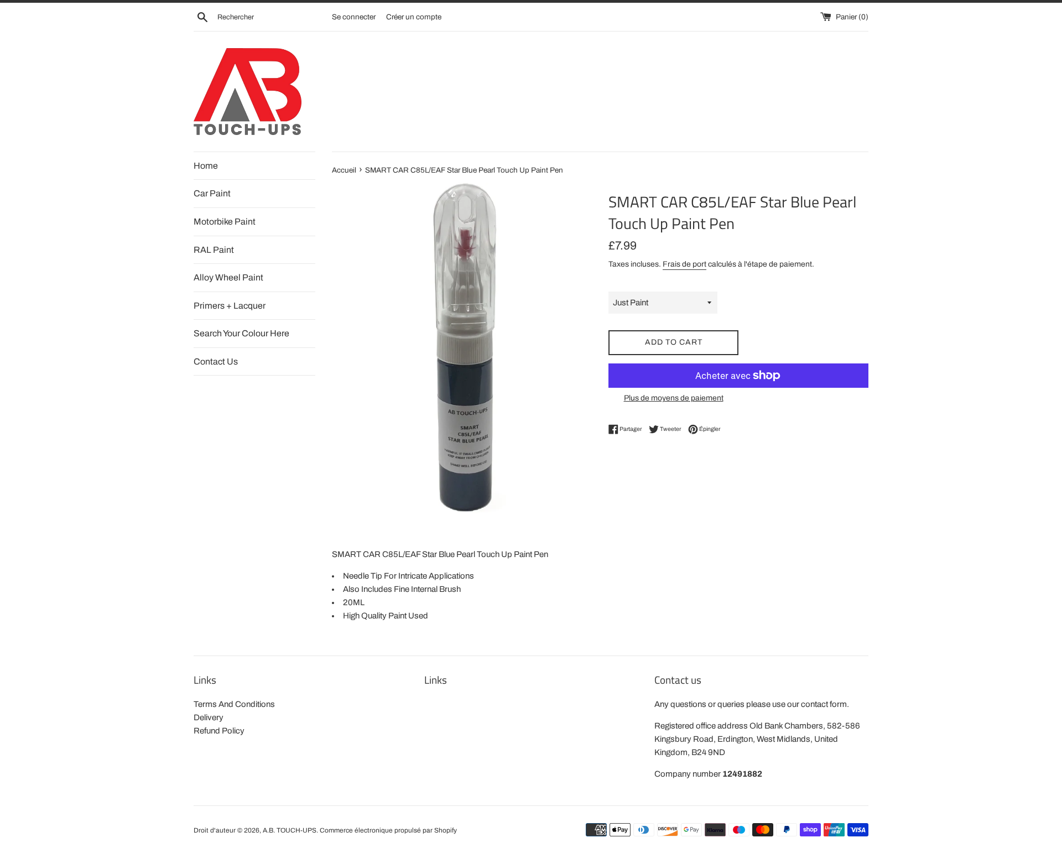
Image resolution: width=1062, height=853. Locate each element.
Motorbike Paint (225, 221)
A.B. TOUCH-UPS (289, 830)
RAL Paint (214, 249)
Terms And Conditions (234, 704)
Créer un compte (413, 17)
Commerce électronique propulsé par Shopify (388, 830)
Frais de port (684, 264)
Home (206, 165)
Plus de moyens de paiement (673, 398)
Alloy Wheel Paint (228, 277)
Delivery (208, 717)
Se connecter (354, 17)
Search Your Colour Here (241, 333)
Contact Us (216, 361)
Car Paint (212, 193)
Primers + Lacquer (230, 305)
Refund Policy (219, 730)
